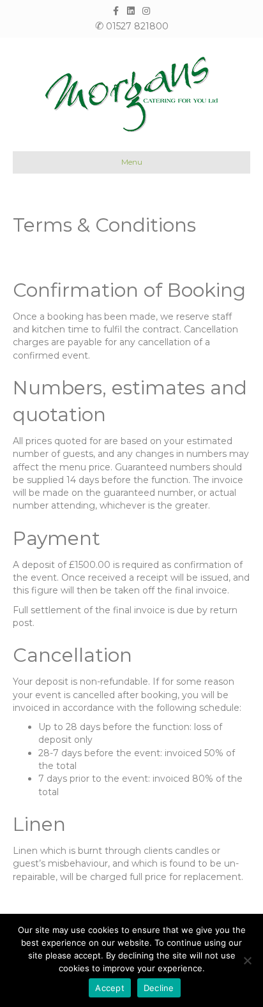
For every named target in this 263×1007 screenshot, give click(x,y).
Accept (109, 988)
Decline (159, 988)
